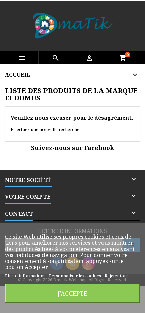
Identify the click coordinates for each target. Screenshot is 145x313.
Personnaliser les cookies (75, 276)
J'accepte (72, 293)
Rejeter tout (116, 276)
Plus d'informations (26, 276)
